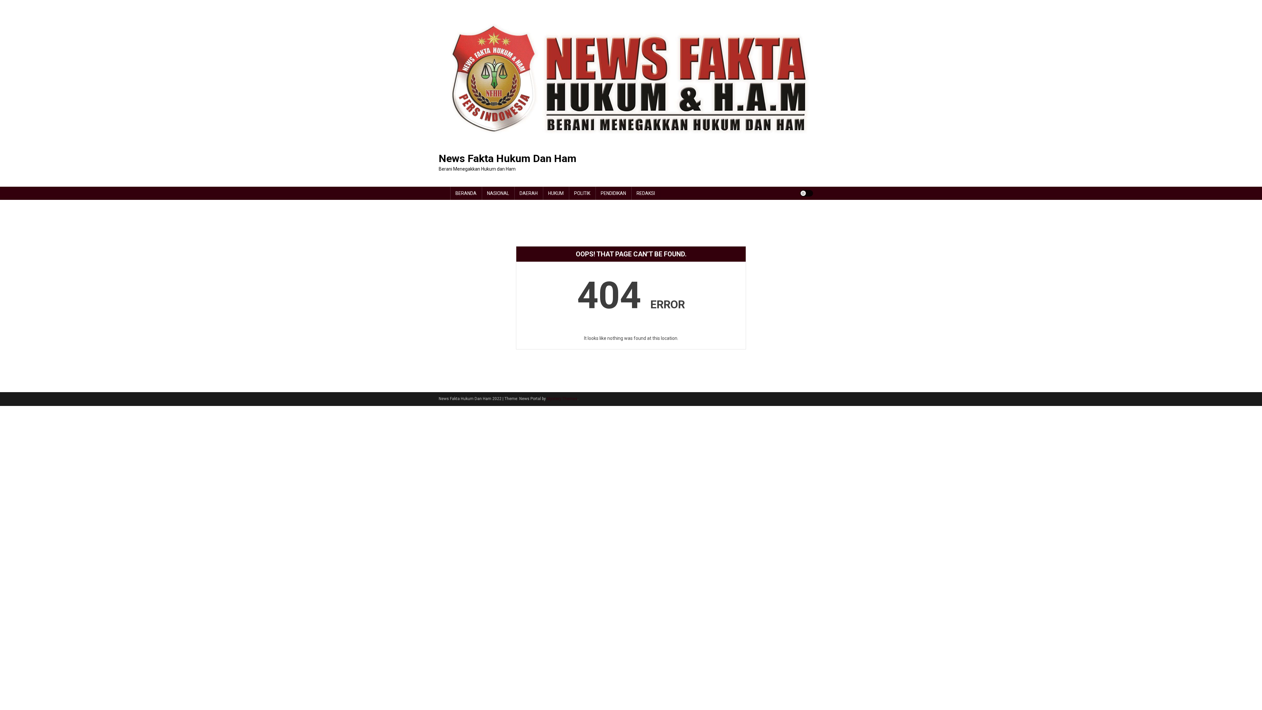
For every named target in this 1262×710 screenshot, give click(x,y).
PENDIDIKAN (613, 193)
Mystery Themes (562, 398)
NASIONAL (498, 193)
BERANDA (466, 193)
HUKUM (556, 193)
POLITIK (582, 193)
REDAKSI (646, 193)
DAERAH (529, 193)
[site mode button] (806, 193)
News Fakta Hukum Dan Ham (507, 158)
